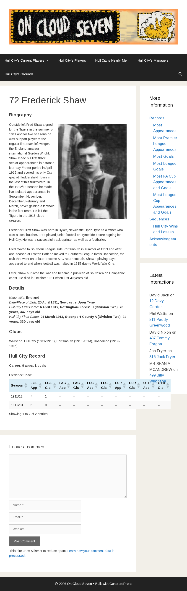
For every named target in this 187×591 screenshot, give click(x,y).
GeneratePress (120, 584)
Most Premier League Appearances (165, 144)
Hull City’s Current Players (24, 60)
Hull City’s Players (72, 60)
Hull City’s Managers (153, 60)
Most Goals (163, 156)
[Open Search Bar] (180, 74)
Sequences (159, 219)
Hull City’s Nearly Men (111, 60)
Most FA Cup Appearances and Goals (165, 182)
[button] (25, 385)
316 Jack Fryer (162, 357)
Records (156, 118)
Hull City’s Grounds (19, 74)
